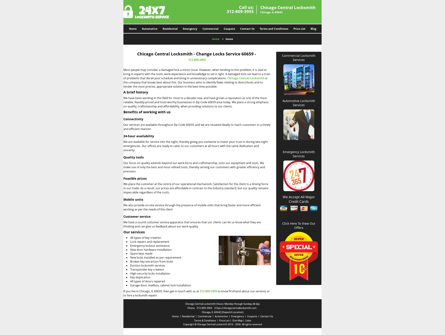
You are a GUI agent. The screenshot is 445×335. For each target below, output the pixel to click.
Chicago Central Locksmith (246, 78)
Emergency (190, 28)
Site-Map (237, 320)
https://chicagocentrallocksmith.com (236, 308)
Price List (299, 28)
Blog (313, 28)
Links (248, 320)
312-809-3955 (240, 11)
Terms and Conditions (274, 28)
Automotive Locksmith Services (298, 103)
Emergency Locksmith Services (299, 154)
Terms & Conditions (205, 320)
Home (133, 28)
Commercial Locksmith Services (298, 58)
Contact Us (247, 28)
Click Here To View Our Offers (298, 225)
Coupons (229, 28)
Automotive (149, 28)
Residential (170, 28)
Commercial (211, 28)
